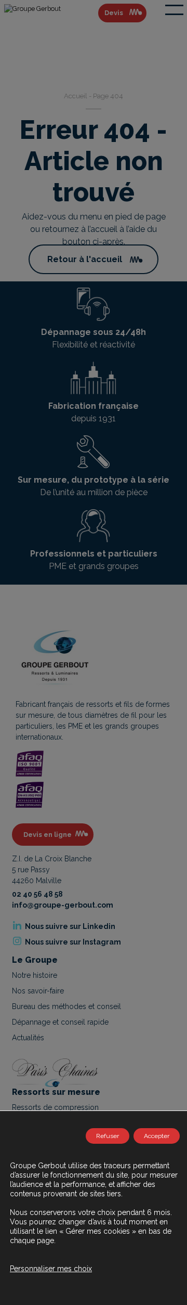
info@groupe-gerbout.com (62, 905)
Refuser (107, 1136)
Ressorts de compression (55, 1107)
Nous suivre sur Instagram (72, 942)
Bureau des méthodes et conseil (66, 1006)
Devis (113, 13)
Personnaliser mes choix (51, 1268)
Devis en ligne (47, 834)
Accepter (156, 1136)
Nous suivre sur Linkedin (69, 926)
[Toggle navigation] (174, 10)
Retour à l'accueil (84, 259)
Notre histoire (34, 975)
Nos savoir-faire (38, 991)
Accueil (75, 96)
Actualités (28, 1037)
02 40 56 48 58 (37, 894)
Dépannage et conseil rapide (60, 1022)
